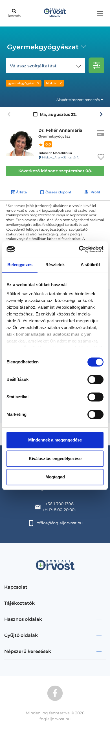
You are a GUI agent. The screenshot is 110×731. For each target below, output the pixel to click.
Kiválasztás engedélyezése (55, 458)
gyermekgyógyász (21, 83)
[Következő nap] (101, 114)
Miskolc (51, 83)
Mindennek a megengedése (55, 440)
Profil (95, 192)
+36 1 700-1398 (59, 503)
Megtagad (55, 476)
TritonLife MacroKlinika (55, 153)
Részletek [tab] (55, 264)
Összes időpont (58, 192)
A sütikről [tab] (90, 264)
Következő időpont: (55, 170)
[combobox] (46, 47)
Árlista (21, 192)
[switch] (95, 379)
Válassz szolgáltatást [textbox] (33, 66)
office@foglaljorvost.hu (60, 522)
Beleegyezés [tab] (19, 264)
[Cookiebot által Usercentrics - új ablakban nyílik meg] (79, 249)
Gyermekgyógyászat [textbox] (43, 47)
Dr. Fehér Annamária (60, 130)
